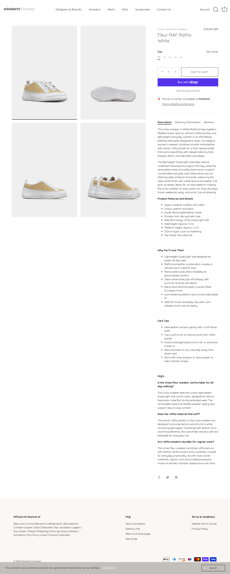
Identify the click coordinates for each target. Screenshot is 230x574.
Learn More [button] (108, 567)
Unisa (161, 29)
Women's (95, 9)
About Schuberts (135, 523)
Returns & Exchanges (138, 533)
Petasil (31, 531)
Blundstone (70, 523)
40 (175, 57)
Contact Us (164, 9)
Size (188, 51)
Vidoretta (64, 535)
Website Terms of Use (204, 523)
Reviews (209, 122)
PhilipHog (42, 531)
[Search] (215, 9)
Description (165, 122)
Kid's (125, 9)
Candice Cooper (22, 527)
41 (181, 57)
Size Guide (212, 51)
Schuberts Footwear (31, 561)
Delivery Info (133, 528)
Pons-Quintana (59, 531)
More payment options (188, 90)
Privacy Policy (200, 528)
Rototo (73, 531)
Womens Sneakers (177, 29)
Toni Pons (32, 535)
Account (205, 9)
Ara (22, 523)
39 (170, 57)
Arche (29, 523)
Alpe (16, 523)
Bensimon (41, 523)
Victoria (52, 535)
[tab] (166, 122)
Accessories (142, 9)
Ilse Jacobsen (62, 527)
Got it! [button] (213, 568)
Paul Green (19, 531)
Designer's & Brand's (68, 9)
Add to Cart (199, 72)
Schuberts (19, 535)
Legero (76, 527)
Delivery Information (188, 122)
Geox (37, 527)
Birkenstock (55, 523)
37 (159, 57)
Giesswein (47, 527)
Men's (111, 9)
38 (164, 57)
